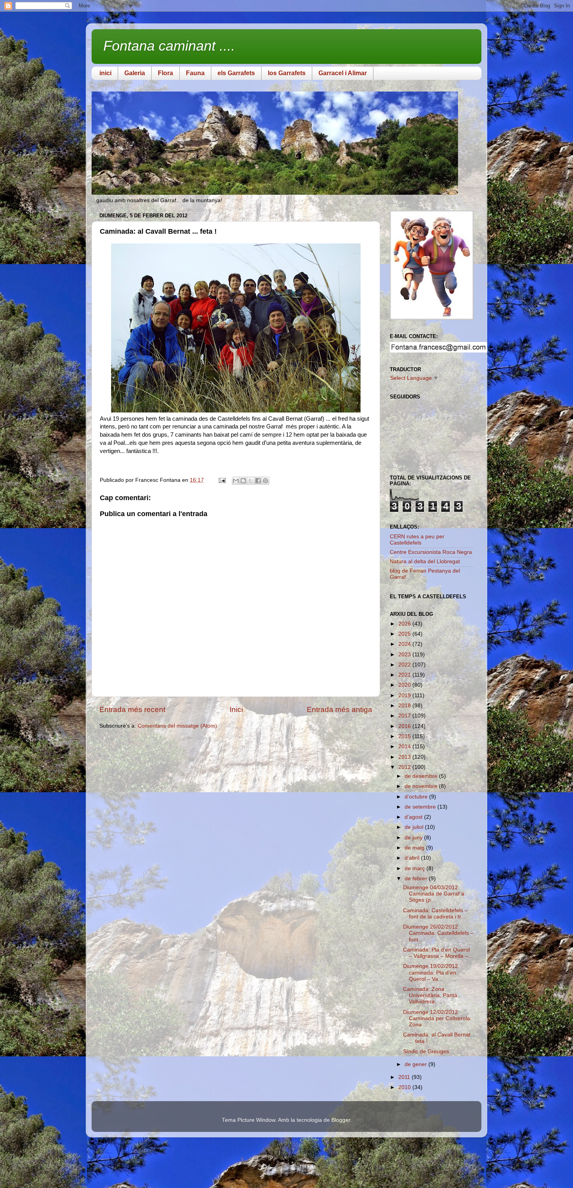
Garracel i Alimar (342, 73)
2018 (405, 706)
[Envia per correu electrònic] (236, 481)
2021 (405, 675)
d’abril (413, 858)
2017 (405, 716)
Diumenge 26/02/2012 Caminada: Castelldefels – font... (438, 933)
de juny (414, 838)
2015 (405, 736)
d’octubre (417, 797)
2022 (405, 665)
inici (105, 73)
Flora (165, 73)
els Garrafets (236, 73)
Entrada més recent (132, 709)
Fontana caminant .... (169, 46)
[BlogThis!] (243, 481)
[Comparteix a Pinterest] (265, 481)
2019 (405, 695)
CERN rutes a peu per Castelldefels (417, 540)
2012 (405, 767)
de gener (416, 1064)
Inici (236, 709)
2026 (405, 624)
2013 (405, 757)
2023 (405, 654)
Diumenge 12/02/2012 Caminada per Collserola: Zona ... (437, 1018)
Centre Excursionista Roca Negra (431, 552)
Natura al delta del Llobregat (425, 561)
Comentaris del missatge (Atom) (177, 726)
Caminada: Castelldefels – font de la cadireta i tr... (435, 914)
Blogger (340, 1120)
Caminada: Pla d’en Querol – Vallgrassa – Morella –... (438, 953)
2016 (405, 726)
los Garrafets (287, 73)
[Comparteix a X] (251, 481)
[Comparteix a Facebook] (258, 481)
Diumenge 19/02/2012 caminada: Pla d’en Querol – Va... (430, 972)
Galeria (134, 73)
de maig (415, 848)
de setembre (421, 807)
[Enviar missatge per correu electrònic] (221, 480)
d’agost (414, 817)
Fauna (195, 73)
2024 (405, 644)
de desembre (422, 776)
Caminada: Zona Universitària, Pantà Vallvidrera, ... (430, 995)
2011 (405, 1077)
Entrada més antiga (339, 709)
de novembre (422, 786)
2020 (405, 685)
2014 (405, 746)
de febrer (417, 878)
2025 (405, 634)
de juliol (415, 827)
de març (415, 868)
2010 (405, 1087)
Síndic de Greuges (426, 1051)
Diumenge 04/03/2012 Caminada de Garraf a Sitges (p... (433, 894)
